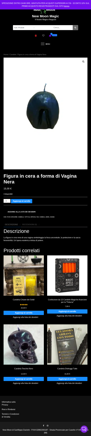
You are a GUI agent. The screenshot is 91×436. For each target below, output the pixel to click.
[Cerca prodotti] (75, 27)
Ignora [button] (66, 6)
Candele (13, 54)
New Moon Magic (45, 16)
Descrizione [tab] (11, 225)
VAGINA (52, 217)
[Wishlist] (43, 35)
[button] (83, 61)
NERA (47, 217)
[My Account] (35, 35)
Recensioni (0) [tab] (29, 225)
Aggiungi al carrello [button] (23, 313)
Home (6, 54)
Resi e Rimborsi (8, 409)
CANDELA (42, 217)
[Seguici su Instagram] (48, 426)
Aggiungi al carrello (21, 201)
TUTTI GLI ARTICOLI (30, 217)
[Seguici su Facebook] (43, 426)
